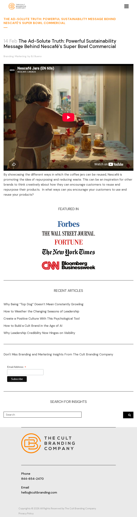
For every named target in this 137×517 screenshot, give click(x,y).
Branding (9, 56)
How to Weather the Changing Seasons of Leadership (41, 311)
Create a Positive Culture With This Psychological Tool (42, 318)
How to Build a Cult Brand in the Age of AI (33, 326)
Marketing (20, 56)
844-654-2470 (32, 479)
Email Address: (16, 367)
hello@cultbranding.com (39, 492)
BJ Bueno (36, 56)
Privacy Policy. (26, 513)
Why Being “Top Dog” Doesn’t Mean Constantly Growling (43, 304)
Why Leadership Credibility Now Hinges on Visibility (39, 333)
